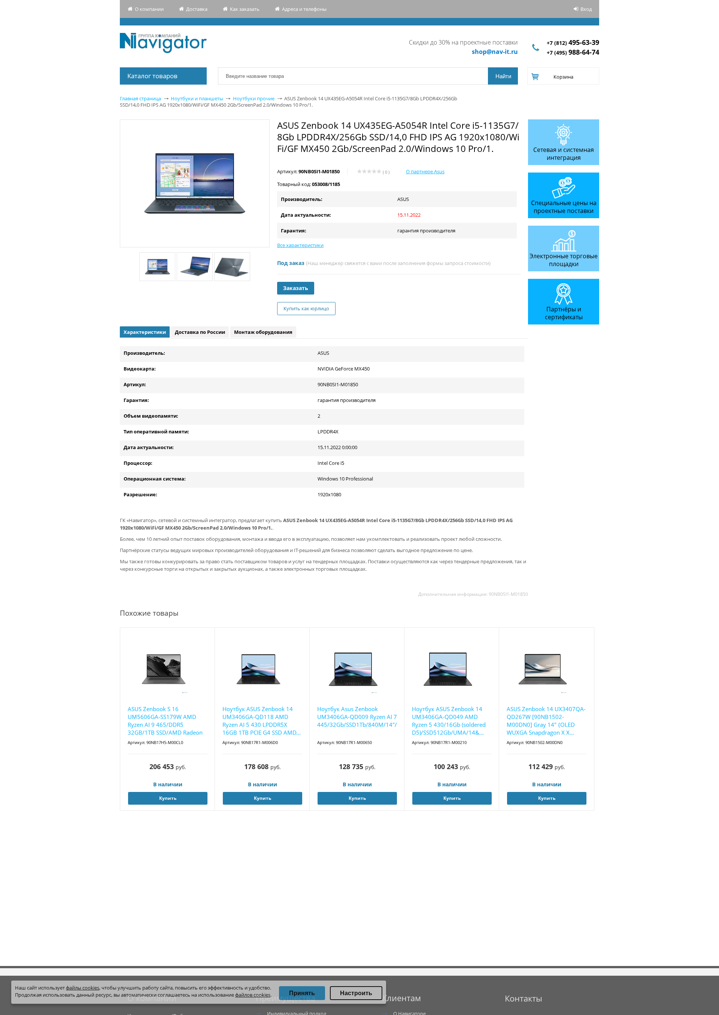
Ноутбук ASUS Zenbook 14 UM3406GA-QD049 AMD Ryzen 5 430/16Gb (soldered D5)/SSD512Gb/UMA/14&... (449, 720)
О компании (149, 9)
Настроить (356, 993)
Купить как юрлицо (306, 308)
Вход (586, 9)
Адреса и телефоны (304, 9)
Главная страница (140, 98)
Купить (167, 798)
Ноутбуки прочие (253, 98)
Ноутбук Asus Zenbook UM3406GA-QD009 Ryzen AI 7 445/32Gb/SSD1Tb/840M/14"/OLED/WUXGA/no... (357, 716)
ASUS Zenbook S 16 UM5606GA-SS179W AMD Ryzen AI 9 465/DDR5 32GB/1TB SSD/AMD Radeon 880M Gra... (165, 721)
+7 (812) (573, 42)
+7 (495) (573, 52)
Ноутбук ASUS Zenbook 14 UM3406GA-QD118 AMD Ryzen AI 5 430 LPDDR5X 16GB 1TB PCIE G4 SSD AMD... (261, 720)
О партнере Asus (425, 171)
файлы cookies (82, 987)
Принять (302, 993)
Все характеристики (300, 245)
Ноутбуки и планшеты (197, 98)
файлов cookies (252, 994)
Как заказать (245, 9)
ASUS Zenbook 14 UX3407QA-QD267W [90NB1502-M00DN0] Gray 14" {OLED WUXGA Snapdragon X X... (546, 720)
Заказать (295, 288)
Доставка (196, 9)
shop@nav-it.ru (495, 52)
